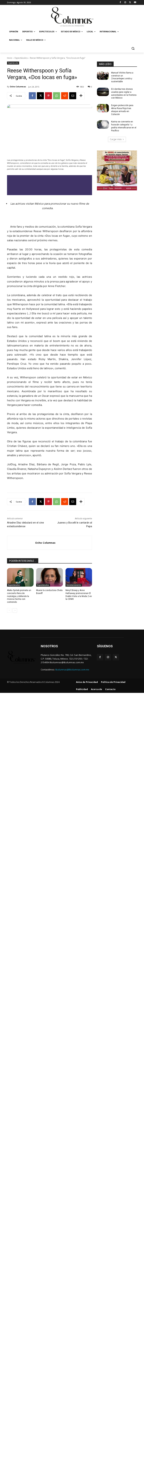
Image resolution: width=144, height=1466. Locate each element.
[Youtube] (135, 3)
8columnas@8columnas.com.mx (72, 669)
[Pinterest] (48, 95)
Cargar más (116, 139)
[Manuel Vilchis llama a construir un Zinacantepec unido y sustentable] (103, 75)
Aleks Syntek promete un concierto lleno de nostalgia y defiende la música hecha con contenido (19, 596)
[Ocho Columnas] (21, 543)
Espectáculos (21, 57)
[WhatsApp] (56, 95)
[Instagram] (125, 3)
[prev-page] (9, 610)
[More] (81, 95)
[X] (130, 3)
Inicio (9, 57)
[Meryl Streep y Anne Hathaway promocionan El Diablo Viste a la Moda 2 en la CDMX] (79, 577)
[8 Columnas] (72, 17)
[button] (133, 48)
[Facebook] (120, 3)
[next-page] (15, 610)
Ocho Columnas (18, 86)
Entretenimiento (74, 585)
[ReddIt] (64, 95)
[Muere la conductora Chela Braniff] (49, 577)
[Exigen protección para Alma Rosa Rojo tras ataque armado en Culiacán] (103, 108)
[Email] (72, 95)
